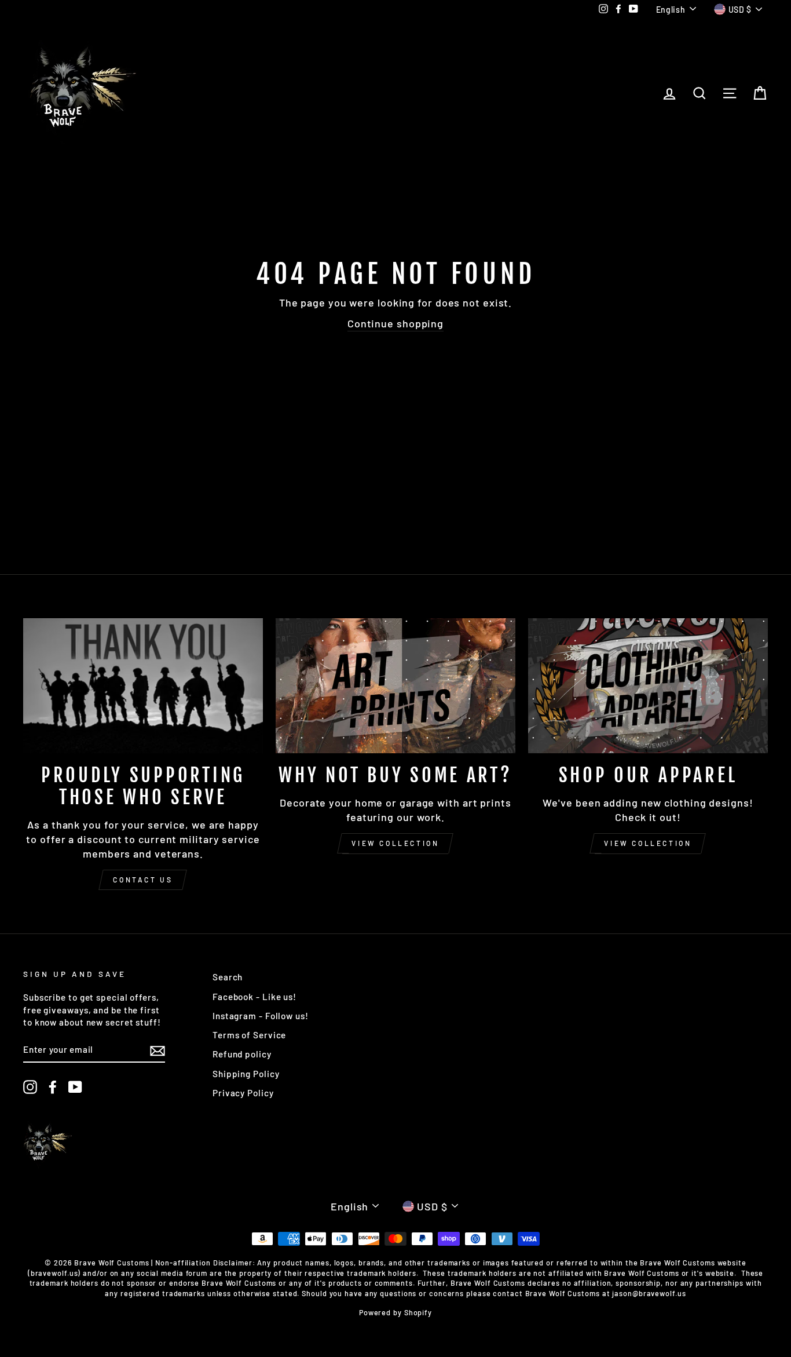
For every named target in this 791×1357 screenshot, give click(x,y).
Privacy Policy (243, 1093)
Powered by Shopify (395, 1312)
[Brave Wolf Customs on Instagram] (30, 1087)
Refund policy (242, 1054)
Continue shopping (395, 323)
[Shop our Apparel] (648, 685)
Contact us (143, 880)
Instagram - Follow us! (261, 1016)
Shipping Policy (246, 1073)
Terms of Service (249, 1035)
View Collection (395, 843)
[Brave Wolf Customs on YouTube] (75, 1087)
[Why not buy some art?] (395, 685)
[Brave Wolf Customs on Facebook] (53, 1087)
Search (228, 977)
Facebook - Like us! (254, 996)
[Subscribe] (157, 1049)
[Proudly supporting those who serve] (143, 685)
